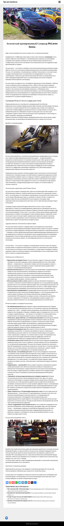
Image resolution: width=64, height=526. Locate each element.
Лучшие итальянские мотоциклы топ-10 (19, 500)
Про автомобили (10, 2)
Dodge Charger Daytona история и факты (19, 496)
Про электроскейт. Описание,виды (18, 489)
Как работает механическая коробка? (18, 493)
